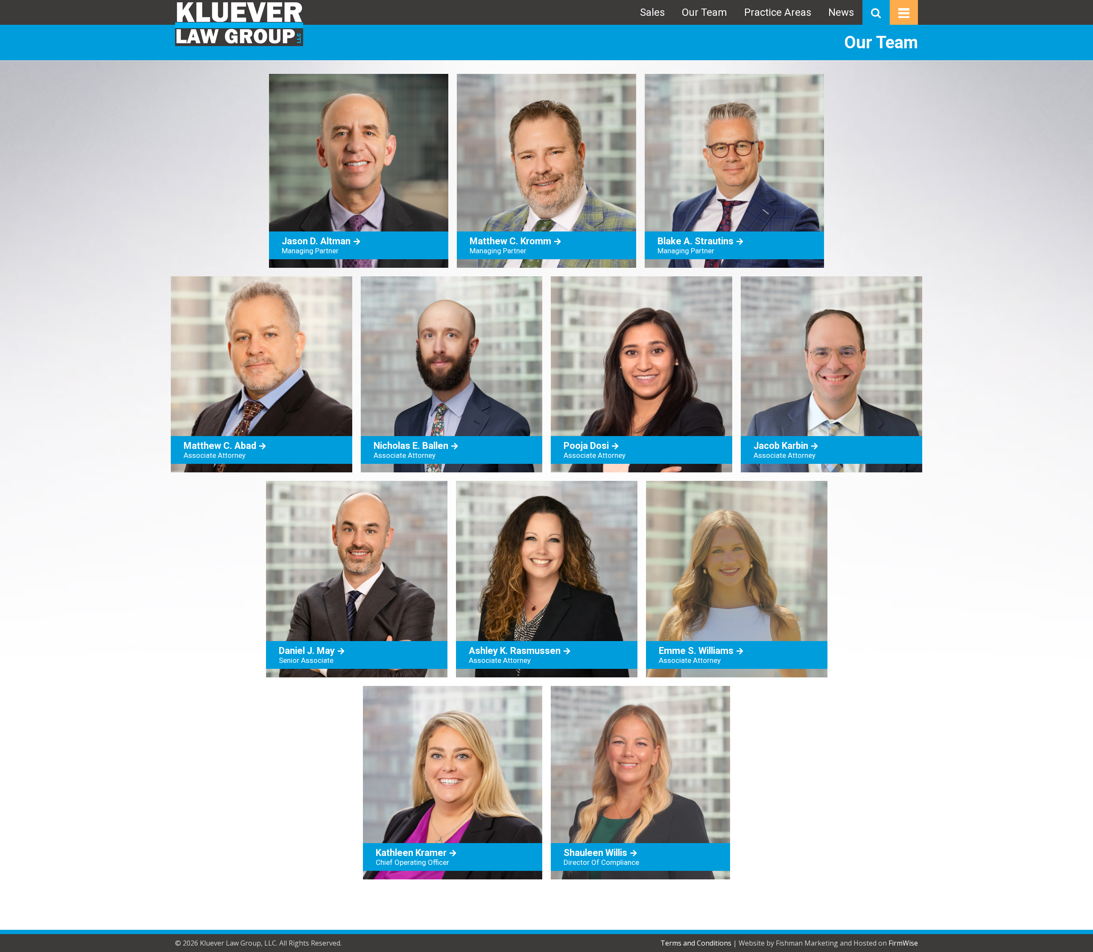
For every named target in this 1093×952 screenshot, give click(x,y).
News (841, 12)
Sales (652, 12)
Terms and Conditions (695, 943)
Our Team (704, 12)
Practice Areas (777, 12)
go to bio (358, 171)
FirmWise (903, 943)
